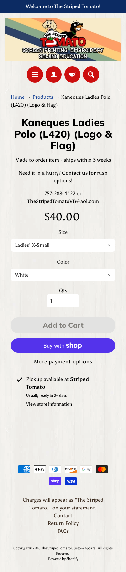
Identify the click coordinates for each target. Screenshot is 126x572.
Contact (63, 515)
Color (63, 262)
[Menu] (35, 74)
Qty (63, 290)
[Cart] (72, 74)
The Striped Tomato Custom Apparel (68, 548)
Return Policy (63, 523)
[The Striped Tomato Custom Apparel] (63, 39)
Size (63, 232)
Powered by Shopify (63, 558)
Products (42, 97)
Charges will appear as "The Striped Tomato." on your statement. (63, 504)
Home (18, 97)
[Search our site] (91, 74)
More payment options (63, 362)
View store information (49, 404)
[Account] (54, 74)
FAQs (63, 531)
